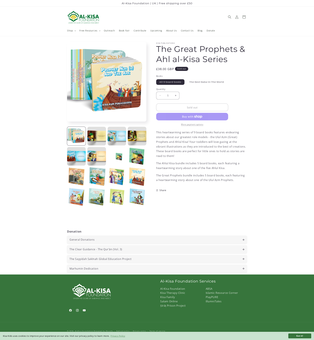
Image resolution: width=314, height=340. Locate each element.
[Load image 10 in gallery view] (96, 176)
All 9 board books (171, 82)
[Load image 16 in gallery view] (137, 197)
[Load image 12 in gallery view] (137, 176)
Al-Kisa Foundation (172, 289)
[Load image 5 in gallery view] (76, 156)
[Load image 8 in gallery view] (137, 156)
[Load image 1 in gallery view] (76, 136)
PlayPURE (212, 297)
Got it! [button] (299, 335)
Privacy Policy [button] (118, 335)
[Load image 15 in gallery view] (117, 197)
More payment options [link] (192, 124)
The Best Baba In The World (208, 82)
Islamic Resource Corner (222, 293)
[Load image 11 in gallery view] (117, 176)
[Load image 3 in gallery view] (117, 136)
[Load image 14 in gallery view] (96, 197)
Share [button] (162, 190)
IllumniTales (214, 301)
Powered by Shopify (103, 331)
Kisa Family (167, 297)
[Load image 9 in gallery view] (76, 176)
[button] (71, 30)
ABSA (209, 289)
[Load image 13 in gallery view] (76, 197)
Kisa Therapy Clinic (172, 293)
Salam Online (169, 301)
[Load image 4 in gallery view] (137, 136)
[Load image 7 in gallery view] (117, 156)
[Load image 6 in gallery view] (96, 156)
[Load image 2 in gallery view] (96, 136)
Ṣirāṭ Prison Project (173, 305)
